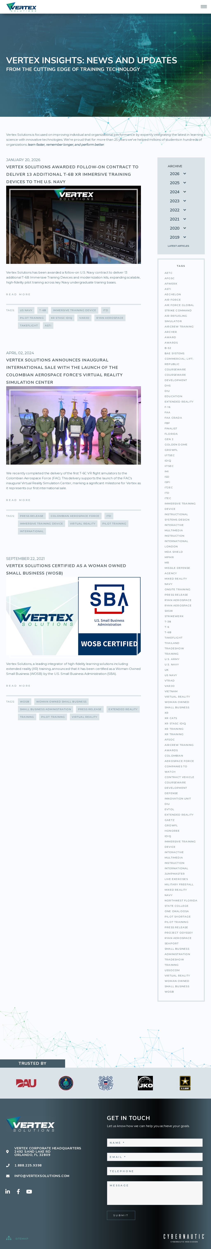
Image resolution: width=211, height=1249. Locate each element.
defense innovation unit (178, 796)
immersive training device (180, 844)
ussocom (172, 970)
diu (167, 803)
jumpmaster (175, 873)
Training (172, 653)
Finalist (171, 428)
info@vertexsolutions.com (41, 1176)
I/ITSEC (170, 455)
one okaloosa (177, 911)
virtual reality (177, 975)
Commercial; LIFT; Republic (179, 361)
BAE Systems (174, 353)
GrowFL (171, 449)
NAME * (117, 1142)
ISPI (167, 482)
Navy (168, 584)
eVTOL (169, 809)
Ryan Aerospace (178, 605)
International (177, 541)
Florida (171, 433)
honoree (172, 830)
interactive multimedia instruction (174, 857)
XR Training (174, 728)
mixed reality (176, 889)
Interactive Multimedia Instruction (174, 530)
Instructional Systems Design (177, 517)
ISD (167, 476)
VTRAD (170, 680)
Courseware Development (176, 377)
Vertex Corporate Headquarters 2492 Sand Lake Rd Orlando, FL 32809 (47, 1152)
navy (168, 895)
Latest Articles (178, 245)
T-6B (168, 632)
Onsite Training (177, 589)
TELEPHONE (122, 1171)
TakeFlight (174, 637)
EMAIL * (118, 1156)
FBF (167, 423)
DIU (167, 390)
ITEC (168, 498)
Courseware (175, 369)
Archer (171, 331)
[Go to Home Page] (21, 7)
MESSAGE (119, 1185)
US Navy (171, 675)
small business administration (177, 951)
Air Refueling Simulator (176, 318)
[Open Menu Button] (204, 7)
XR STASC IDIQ (175, 723)
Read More (18, 294)
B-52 (168, 347)
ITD (167, 492)
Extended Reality (179, 401)
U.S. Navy (172, 664)
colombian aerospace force (179, 758)
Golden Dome (176, 444)
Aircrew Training (179, 326)
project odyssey (179, 932)
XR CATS (171, 718)
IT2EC (169, 487)
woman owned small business (177, 983)
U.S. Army (172, 659)
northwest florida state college (181, 903)
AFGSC (170, 278)
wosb (169, 991)
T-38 (168, 621)
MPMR (169, 557)
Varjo (170, 685)
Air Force (173, 299)
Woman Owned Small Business (177, 704)
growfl (171, 825)
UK (167, 669)
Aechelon (173, 294)
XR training (174, 734)
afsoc (170, 739)
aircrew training (179, 744)
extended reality (179, 814)
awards (171, 750)
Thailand (172, 643)
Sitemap (21, 1238)
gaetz (170, 820)
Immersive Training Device (180, 506)
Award (170, 337)
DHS (168, 385)
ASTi (168, 288)
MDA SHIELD (174, 551)
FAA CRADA (173, 417)
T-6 (167, 626)
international (177, 868)
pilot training (177, 921)
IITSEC (169, 465)
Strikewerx (174, 616)
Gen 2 (169, 439)
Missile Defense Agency (177, 570)
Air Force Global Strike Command (179, 307)
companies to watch (176, 769)
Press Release (176, 594)
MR (167, 562)
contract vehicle (179, 777)
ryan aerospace (178, 938)
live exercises (176, 879)
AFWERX (171, 283)
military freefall (179, 884)
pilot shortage (178, 916)
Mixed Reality (176, 578)
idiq (168, 836)
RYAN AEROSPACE (178, 600)
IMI (167, 471)
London (171, 546)
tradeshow (174, 959)
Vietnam (171, 691)
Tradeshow (174, 648)
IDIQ (168, 460)
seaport (172, 943)
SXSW (169, 610)
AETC (168, 272)
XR (167, 712)
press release (176, 927)
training (172, 964)
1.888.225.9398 (28, 1165)
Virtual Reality (177, 696)
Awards (171, 342)
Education (173, 396)
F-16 (167, 406)
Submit (121, 1215)
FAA (168, 412)
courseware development (176, 785)
